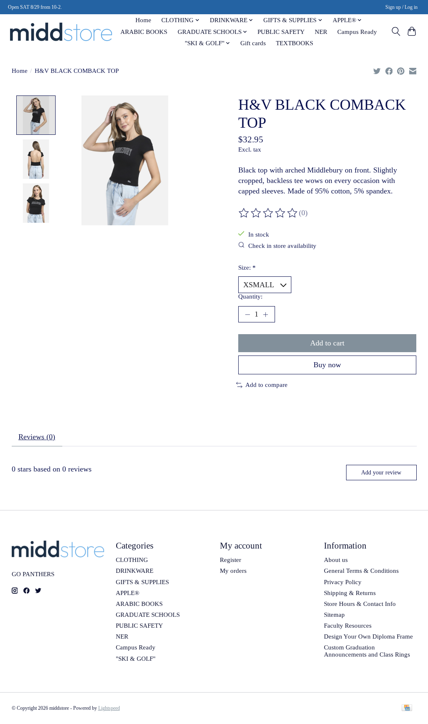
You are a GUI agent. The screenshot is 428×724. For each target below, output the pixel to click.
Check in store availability (282, 245)
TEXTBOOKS (294, 42)
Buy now (327, 365)
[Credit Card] (407, 708)
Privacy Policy (343, 582)
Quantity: (250, 296)
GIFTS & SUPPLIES (142, 582)
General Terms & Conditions (361, 570)
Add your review (381, 472)
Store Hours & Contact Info (360, 603)
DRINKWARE (134, 570)
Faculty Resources (348, 625)
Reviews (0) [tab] (36, 437)
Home (143, 19)
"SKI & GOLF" (135, 658)
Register (230, 560)
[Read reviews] (268, 213)
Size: (247, 267)
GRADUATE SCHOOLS (148, 614)
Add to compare (266, 384)
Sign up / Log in (401, 7)
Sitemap (334, 614)
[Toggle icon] (396, 31)
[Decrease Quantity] (247, 314)
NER (321, 31)
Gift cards (253, 42)
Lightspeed (109, 708)
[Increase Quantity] (265, 314)
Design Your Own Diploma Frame (368, 636)
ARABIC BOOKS (143, 31)
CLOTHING (132, 560)
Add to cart (327, 343)
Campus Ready (357, 31)
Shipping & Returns (350, 593)
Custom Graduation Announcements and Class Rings (367, 651)
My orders (233, 570)
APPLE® (127, 593)
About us (336, 560)
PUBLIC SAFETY (281, 31)
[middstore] (61, 31)
